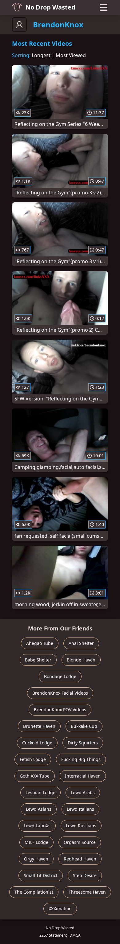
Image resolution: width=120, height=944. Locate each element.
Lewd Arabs (83, 792)
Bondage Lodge (60, 676)
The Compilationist (33, 892)
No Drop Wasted (50, 7)
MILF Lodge (36, 842)
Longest (41, 55)
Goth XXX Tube (35, 776)
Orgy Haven (36, 859)
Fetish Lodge (33, 759)
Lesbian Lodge (40, 792)
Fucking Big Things (81, 759)
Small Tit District (41, 875)
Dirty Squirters (83, 743)
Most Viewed (71, 55)
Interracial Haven (83, 776)
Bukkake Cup (84, 726)
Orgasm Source (80, 842)
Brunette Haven (39, 726)
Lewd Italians (80, 809)
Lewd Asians (38, 809)
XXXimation (60, 908)
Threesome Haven (87, 892)
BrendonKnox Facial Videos (60, 693)
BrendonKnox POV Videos (60, 709)
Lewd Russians (81, 826)
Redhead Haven (80, 859)
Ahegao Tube (39, 643)
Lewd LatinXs (37, 826)
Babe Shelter (38, 660)
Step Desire (85, 875)
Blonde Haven (81, 660)
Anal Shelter (81, 643)
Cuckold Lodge (37, 743)
